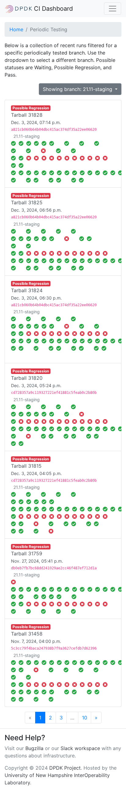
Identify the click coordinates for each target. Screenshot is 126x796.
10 (84, 718)
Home (16, 29)
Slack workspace (80, 748)
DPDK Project (65, 768)
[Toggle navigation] (112, 8)
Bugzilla (34, 748)
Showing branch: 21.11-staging (78, 89)
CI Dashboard (52, 8)
